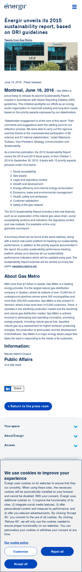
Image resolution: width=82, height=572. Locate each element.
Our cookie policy (16, 542)
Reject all (57, 551)
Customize (20, 551)
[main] (41, 516)
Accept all (21, 564)
